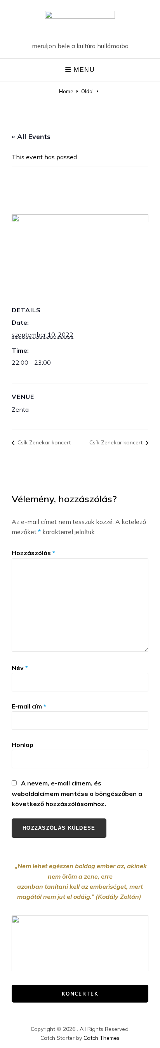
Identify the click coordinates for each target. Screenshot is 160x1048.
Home (66, 91)
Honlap (22, 745)
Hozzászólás (33, 553)
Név (20, 668)
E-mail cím (29, 706)
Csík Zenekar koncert (43, 442)
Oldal (87, 91)
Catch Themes (101, 1037)
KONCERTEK (80, 994)
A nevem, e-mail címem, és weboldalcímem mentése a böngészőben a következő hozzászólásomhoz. (77, 793)
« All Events (31, 136)
